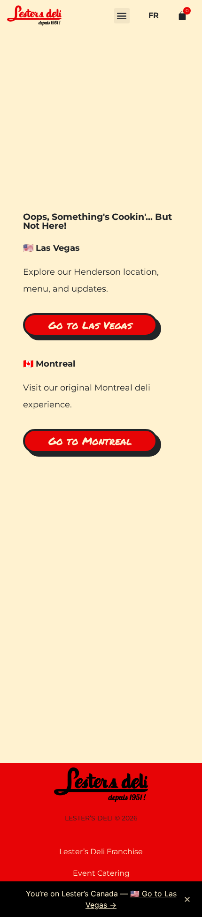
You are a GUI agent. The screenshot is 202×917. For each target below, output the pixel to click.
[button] (122, 15)
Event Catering (101, 873)
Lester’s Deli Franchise (101, 851)
